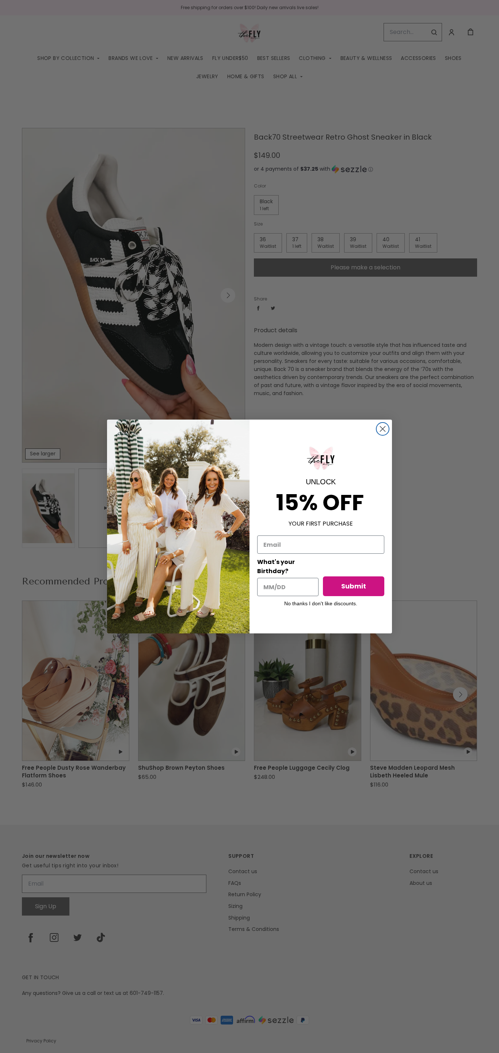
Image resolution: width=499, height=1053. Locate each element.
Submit (353, 586)
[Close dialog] (382, 429)
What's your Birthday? (276, 566)
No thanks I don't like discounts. (320, 603)
